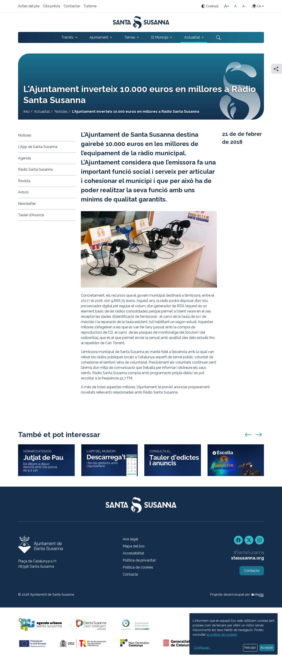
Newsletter (27, 203)
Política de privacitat (139, 560)
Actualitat (42, 111)
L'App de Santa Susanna (37, 147)
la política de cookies (222, 634)
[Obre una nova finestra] (172, 460)
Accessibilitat (133, 553)
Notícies (61, 111)
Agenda (24, 158)
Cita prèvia (51, 6)
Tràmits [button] (67, 37)
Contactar (72, 6)
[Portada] (141, 22)
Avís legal (130, 539)
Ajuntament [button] (98, 37)
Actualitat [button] (192, 37)
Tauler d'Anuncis (31, 215)
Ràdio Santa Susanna (35, 169)
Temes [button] (129, 37)
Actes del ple (28, 6)
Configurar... (202, 647)
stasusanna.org (247, 558)
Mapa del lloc (134, 546)
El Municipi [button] (159, 37)
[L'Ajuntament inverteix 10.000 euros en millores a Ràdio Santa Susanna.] (149, 249)
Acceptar (266, 647)
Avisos (23, 192)
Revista (24, 181)
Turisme (89, 6)
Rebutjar (250, 647)
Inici (26, 111)
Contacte (130, 574)
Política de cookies (138, 567)
